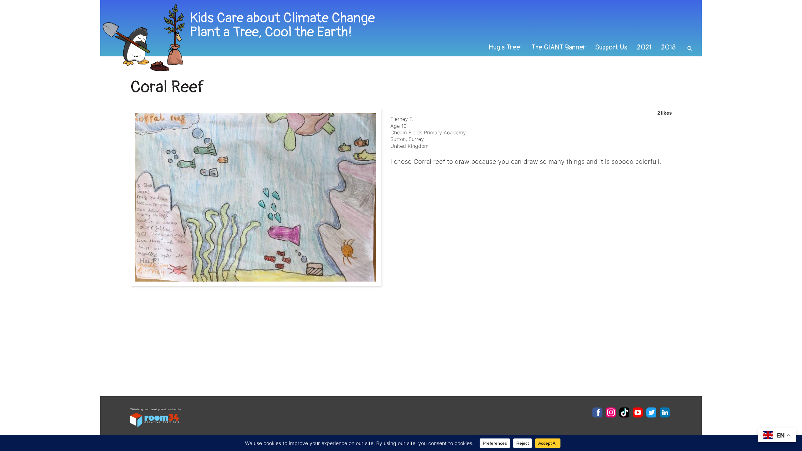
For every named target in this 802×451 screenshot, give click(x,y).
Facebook (597, 412)
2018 (668, 47)
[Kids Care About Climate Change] (343, 37)
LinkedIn (665, 412)
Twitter (651, 412)
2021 (644, 47)
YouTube (638, 412)
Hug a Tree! (505, 47)
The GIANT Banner (558, 47)
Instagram (611, 412)
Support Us (611, 47)
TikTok (624, 412)
